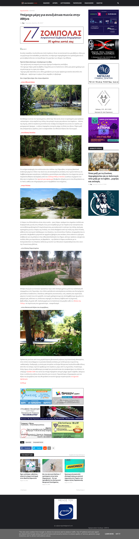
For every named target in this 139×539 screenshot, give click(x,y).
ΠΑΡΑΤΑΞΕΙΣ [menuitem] (77, 3)
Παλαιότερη (80, 490)
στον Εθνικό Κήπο (28, 82)
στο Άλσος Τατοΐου (28, 132)
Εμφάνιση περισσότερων (77, 455)
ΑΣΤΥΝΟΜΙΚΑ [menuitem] (65, 3)
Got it (118, 534)
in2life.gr (23, 383)
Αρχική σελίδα (24, 10)
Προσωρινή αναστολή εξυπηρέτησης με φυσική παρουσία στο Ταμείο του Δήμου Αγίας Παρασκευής (74, 477)
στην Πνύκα (25, 185)
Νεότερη (23, 490)
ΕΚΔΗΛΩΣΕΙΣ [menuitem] (89, 3)
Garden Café (31, 371)
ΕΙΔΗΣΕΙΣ (32, 10)
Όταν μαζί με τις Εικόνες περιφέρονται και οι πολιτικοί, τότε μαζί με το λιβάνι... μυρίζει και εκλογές (103, 177)
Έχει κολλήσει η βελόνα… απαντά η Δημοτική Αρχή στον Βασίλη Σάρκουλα (29, 476)
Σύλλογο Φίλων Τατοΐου (56, 176)
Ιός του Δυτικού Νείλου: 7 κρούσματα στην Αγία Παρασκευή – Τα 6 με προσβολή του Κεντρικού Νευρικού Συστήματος (51, 478)
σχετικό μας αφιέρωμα (45, 179)
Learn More (109, 534)
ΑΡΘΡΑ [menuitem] (55, 3)
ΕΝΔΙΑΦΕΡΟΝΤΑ (38, 442)
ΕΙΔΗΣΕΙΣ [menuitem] (46, 3)
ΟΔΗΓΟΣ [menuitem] (99, 3)
